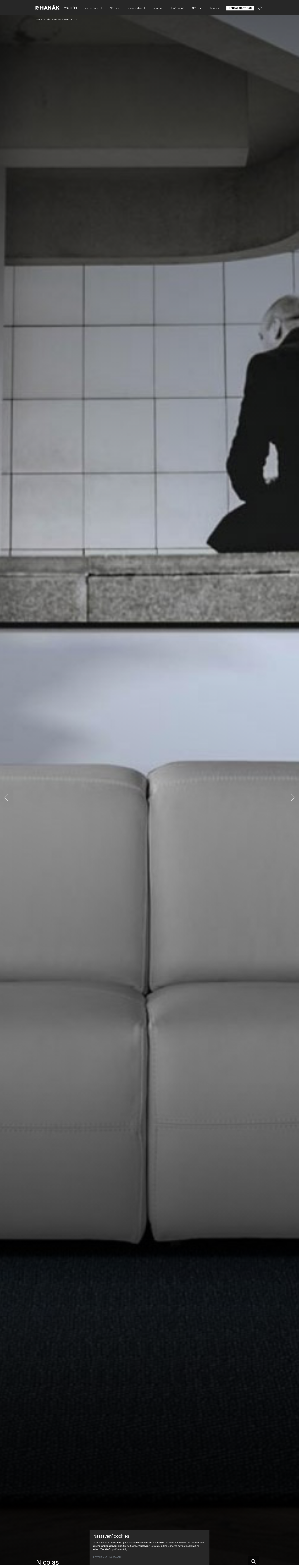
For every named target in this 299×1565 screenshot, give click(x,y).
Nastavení (115, 1557)
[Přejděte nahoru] (292, 1558)
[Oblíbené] (260, 8)
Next (293, 798)
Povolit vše (100, 1557)
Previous (6, 798)
